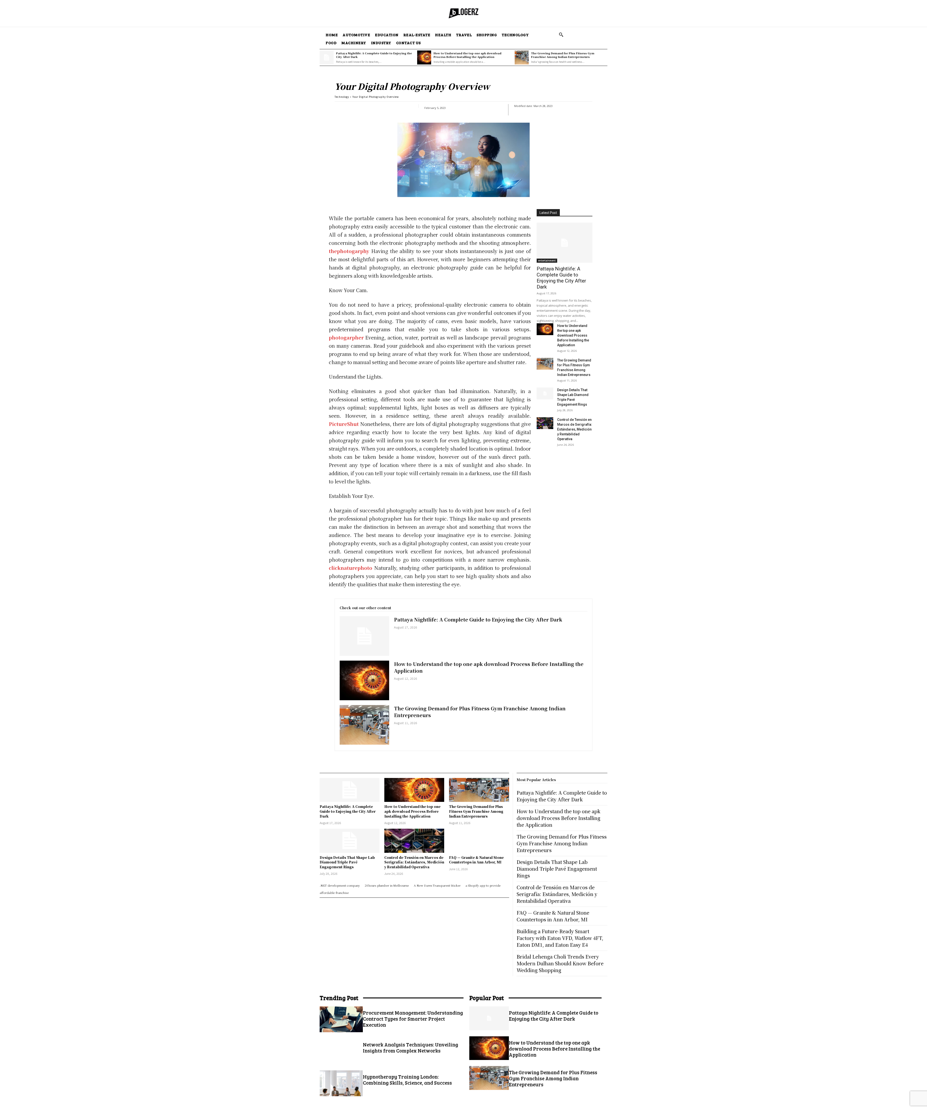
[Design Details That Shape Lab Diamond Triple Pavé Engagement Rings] (545, 393)
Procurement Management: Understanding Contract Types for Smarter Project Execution (413, 1018)
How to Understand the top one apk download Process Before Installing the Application (467, 55)
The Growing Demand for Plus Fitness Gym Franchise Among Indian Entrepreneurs (562, 55)
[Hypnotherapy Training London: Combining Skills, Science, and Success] (341, 1083)
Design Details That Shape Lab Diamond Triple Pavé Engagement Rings (347, 862)
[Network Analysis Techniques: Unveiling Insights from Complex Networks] (341, 1051)
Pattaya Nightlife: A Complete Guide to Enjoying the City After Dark (374, 55)
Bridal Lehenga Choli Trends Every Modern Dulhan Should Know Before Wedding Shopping (560, 963)
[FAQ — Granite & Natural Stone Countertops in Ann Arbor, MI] (479, 841)
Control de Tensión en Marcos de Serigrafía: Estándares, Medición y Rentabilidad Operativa (574, 429)
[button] (561, 34)
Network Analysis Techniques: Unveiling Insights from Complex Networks (410, 1047)
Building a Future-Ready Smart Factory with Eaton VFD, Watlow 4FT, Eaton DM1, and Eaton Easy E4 (560, 938)
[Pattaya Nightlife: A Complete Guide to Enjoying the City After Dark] (327, 57)
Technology (342, 97)
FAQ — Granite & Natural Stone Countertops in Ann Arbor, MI (476, 860)
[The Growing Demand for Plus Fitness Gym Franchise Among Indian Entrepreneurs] (522, 57)
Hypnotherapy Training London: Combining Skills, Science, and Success (407, 1079)
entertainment (547, 260)
